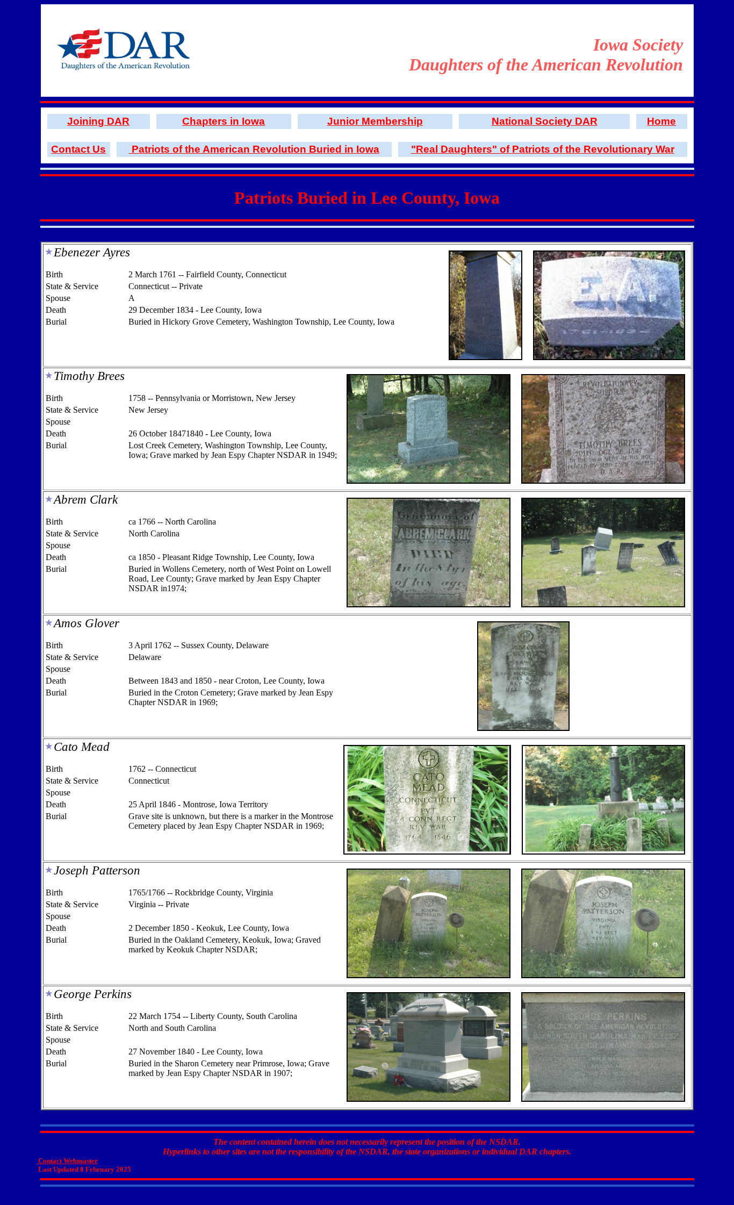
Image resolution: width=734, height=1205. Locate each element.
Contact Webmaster (67, 1161)
